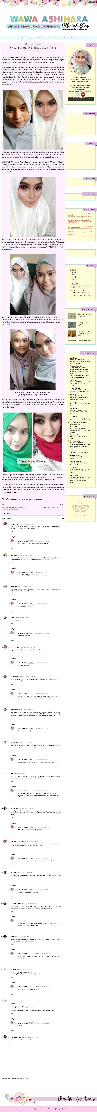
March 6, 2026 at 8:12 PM (24, 969)
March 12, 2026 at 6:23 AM (42, 921)
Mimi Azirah (14, 524)
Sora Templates (41, 1109)
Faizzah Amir (74, 475)
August (74, 272)
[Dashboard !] (91, 1)
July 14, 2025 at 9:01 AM (31, 1037)
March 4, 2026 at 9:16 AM (25, 808)
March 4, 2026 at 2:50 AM (28, 647)
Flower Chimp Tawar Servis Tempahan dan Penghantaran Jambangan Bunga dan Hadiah (79, 369)
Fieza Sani (73, 380)
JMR (12, 774)
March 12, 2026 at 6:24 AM (42, 954)
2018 (71, 270)
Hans (12, 618)
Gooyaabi (52, 1109)
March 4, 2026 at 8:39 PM (28, 904)
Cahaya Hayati (74, 455)
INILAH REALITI (75, 388)
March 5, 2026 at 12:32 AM (25, 937)
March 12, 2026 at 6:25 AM (42, 1023)
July (73, 274)
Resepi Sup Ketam (75, 424)
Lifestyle (39, 38)
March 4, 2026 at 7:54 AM (21, 774)
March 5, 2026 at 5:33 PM (41, 760)
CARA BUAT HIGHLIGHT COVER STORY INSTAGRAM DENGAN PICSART (80, 383)
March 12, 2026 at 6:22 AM (42, 858)
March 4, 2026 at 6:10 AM (26, 742)
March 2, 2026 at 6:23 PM (21, 618)
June (73, 277)
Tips (72, 38)
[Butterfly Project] (80, 509)
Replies (14, 537)
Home (24, 38)
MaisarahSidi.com (76, 366)
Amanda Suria (15, 677)
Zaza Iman (73, 467)
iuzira (71, 451)
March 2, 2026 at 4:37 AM (25, 524)
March (74, 284)
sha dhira (14, 586)
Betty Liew (14, 937)
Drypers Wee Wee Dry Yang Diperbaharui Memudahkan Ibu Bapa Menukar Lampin (79, 397)
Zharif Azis (14, 710)
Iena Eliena (73, 358)
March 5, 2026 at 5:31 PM (41, 662)
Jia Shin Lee (14, 808)
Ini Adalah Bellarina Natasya (79, 422)
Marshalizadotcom (76, 461)
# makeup (38, 44)
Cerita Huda (14, 742)
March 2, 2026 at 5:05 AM (24, 555)
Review (31, 38)
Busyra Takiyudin (75, 427)
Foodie (48, 38)
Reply (12, 531)
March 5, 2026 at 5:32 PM (41, 694)
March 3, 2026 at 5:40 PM (41, 541)
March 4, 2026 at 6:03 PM (24, 872)
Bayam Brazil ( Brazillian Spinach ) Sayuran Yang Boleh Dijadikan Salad (80, 470)
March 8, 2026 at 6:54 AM (23, 1001)
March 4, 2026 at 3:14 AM (27, 677)
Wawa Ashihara (23, 541)
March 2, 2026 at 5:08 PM (25, 586)
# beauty (31, 44)
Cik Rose (13, 969)
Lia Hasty (14, 872)
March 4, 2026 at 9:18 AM (30, 841)
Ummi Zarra (73, 394)
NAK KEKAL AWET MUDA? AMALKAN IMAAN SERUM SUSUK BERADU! (80, 430)
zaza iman (14, 555)
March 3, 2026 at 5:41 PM (41, 572)
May (73, 279)
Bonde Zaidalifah (75, 441)
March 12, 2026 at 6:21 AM (42, 827)
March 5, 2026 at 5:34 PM (41, 791)
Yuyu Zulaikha (74, 435)
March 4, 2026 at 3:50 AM (25, 710)
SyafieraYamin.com (76, 374)
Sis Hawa (67, 1109)
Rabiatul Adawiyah (17, 841)
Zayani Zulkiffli (16, 904)
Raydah (13, 1001)
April (73, 281)
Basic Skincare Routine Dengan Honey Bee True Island (85, 334)
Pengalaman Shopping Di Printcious (80, 452)
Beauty (57, 38)
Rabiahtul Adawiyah (17, 1037)
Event (66, 38)
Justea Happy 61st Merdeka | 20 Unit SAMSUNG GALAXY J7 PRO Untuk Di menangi (80, 361)
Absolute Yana (15, 647)
